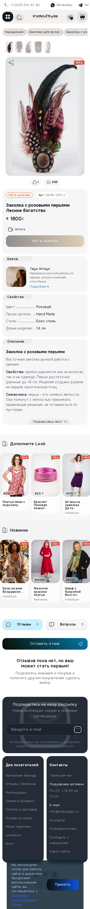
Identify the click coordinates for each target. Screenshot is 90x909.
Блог (10, 844)
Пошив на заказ (19, 818)
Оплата (20, 229)
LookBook (13, 835)
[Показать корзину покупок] (82, 17)
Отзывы (28, 624)
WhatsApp (64, 5)
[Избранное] (70, 17)
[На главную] (45, 16)
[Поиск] (19, 17)
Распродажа (16, 792)
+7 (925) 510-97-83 (25, 5)
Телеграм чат (61, 775)
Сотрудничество (63, 829)
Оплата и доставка (21, 809)
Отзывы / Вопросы (21, 784)
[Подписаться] (77, 730)
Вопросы (72, 624)
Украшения (14, 32)
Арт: (50, 195)
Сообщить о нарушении (59, 840)
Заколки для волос (44, 32)
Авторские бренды (21, 775)
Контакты (57, 820)
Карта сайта (60, 851)
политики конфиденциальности (50, 746)
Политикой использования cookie (24, 899)
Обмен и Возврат (20, 801)
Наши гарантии (18, 826)
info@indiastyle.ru (64, 812)
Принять (63, 884)
